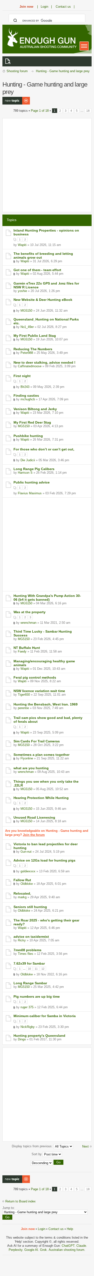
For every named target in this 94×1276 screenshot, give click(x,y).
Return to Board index (20, 1201)
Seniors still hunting (30, 907)
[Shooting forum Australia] (41, 39)
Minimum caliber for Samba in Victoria (44, 1016)
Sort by (37, 1154)
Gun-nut (26, 851)
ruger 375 (27, 1007)
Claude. (81, 1245)
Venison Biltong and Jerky (35, 409)
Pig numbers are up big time (36, 996)
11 (36, 968)
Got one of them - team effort (37, 270)
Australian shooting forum (66, 1250)
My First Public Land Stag (34, 336)
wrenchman (28, 622)
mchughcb (27, 399)
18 (88, 110)
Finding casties (26, 395)
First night (22, 376)
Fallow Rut (22, 880)
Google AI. (32, 1250)
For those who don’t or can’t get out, (43, 449)
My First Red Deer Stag (32, 422)
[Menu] (84, 46)
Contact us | (65, 6)
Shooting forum (17, 71)
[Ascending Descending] (47, 1163)
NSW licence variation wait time (39, 691)
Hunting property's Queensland (39, 1035)
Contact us (56, 1229)
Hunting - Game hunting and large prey (63, 71)
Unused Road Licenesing (34, 817)
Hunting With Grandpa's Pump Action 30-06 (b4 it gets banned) (47, 597)
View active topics (8, 61)
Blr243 (24, 387)
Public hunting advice (31, 482)
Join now (26, 6)
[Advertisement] (47, 165)
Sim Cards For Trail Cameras (36, 741)
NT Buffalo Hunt (26, 648)
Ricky (22, 940)
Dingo (22, 1039)
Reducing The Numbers (32, 349)
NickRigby (27, 1027)
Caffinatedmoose (29, 366)
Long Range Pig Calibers (33, 469)
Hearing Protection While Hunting (41, 798)
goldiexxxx (27, 871)
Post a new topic (14, 98)
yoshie (22, 291)
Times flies (25, 954)
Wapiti (22, 245)
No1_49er (27, 327)
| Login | (44, 6)
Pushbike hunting (28, 436)
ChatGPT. (69, 1245)
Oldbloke (26, 884)
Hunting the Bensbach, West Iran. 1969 (45, 704)
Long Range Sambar (30, 983)
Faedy (22, 651)
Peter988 (26, 353)
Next (85, 1146)
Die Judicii (27, 460)
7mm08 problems (27, 950)
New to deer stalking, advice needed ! (44, 362)
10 (29, 968)
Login (41, 1229)
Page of (40, 110)
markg (22, 897)
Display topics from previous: (33, 1146)
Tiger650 (24, 694)
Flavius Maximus (30, 493)
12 (42, 968)
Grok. (44, 1250)
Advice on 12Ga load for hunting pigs (44, 860)
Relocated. (22, 893)
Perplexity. (16, 1250)
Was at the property (29, 612)
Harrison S (25, 472)
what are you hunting (31, 768)
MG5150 (26, 310)
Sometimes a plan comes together (41, 755)
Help (70, 1229)
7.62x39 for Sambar (29, 963)
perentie (23, 708)
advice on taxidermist (31, 936)
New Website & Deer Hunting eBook (42, 300)
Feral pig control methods (34, 677)
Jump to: (8, 1208)
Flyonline (26, 758)
